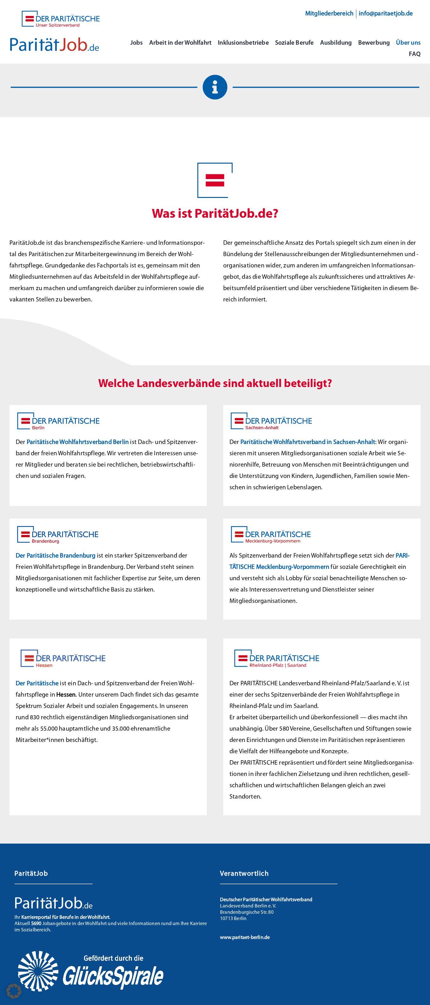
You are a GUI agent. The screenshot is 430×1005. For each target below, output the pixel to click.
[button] (14, 991)
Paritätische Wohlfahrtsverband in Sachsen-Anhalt (308, 442)
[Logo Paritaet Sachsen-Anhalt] (273, 413)
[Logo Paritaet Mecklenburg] (273, 527)
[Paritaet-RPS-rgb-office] (276, 647)
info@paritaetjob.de (386, 14)
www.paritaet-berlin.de (245, 937)
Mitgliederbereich (329, 14)
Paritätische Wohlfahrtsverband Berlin (78, 442)
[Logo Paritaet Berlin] (60, 413)
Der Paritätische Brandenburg (56, 556)
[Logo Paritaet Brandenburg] (60, 527)
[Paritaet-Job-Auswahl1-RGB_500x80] (54, 39)
